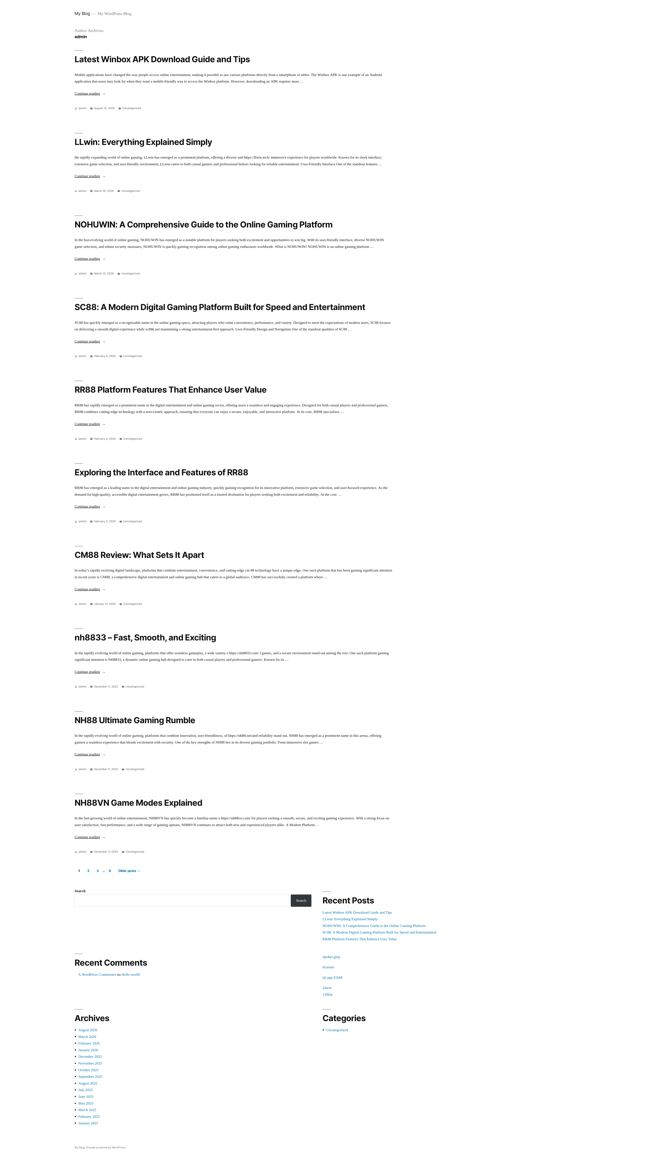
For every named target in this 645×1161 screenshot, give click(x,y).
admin (82, 108)
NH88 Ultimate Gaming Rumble (135, 720)
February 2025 (89, 1116)
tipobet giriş (331, 957)
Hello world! (130, 974)
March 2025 (87, 1110)
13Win (327, 994)
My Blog (82, 13)
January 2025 (88, 1123)
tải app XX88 (332, 977)
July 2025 (85, 1090)
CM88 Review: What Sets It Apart (139, 555)
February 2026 (89, 1043)
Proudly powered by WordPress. (106, 1147)
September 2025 (90, 1076)
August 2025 (87, 1083)
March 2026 (87, 1036)
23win (327, 987)
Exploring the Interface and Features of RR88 (161, 472)
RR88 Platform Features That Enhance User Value (171, 390)
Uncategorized (131, 108)
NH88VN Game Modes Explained (138, 803)
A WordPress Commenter (97, 974)
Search (80, 891)
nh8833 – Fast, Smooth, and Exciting (145, 637)
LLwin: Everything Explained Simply (143, 142)
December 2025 (90, 1056)
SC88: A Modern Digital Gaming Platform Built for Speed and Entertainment (220, 307)
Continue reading (90, 93)
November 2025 (90, 1063)
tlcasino (328, 967)
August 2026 (87, 1030)
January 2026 (88, 1050)
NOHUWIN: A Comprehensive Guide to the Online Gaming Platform (204, 224)
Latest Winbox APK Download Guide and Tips (162, 59)
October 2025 (88, 1070)
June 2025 (85, 1096)
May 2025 (85, 1103)
